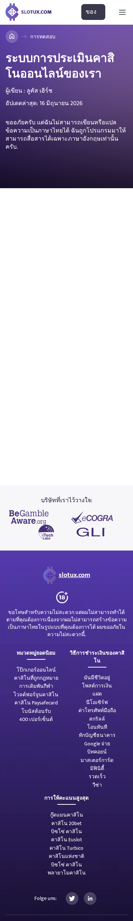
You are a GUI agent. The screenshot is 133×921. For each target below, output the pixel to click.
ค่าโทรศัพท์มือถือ (97, 710)
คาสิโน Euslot (66, 839)
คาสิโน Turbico (66, 848)
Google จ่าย (97, 743)
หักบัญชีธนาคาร (97, 735)
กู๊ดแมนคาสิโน (66, 815)
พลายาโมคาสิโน (67, 873)
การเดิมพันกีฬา (36, 686)
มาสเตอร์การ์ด (97, 760)
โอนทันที (97, 727)
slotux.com (74, 575)
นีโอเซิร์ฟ (97, 702)
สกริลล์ (97, 719)
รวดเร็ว (97, 776)
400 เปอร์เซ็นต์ (36, 719)
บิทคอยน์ (97, 752)
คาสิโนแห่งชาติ (66, 856)
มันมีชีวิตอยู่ (97, 677)
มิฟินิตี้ (97, 768)
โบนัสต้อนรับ (36, 711)
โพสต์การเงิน (97, 686)
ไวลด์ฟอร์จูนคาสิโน (36, 694)
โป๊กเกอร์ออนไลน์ (36, 670)
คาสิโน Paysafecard (36, 702)
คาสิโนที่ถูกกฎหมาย (36, 678)
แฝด (97, 694)
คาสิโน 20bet (66, 823)
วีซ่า (97, 785)
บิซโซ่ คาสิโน (66, 831)
